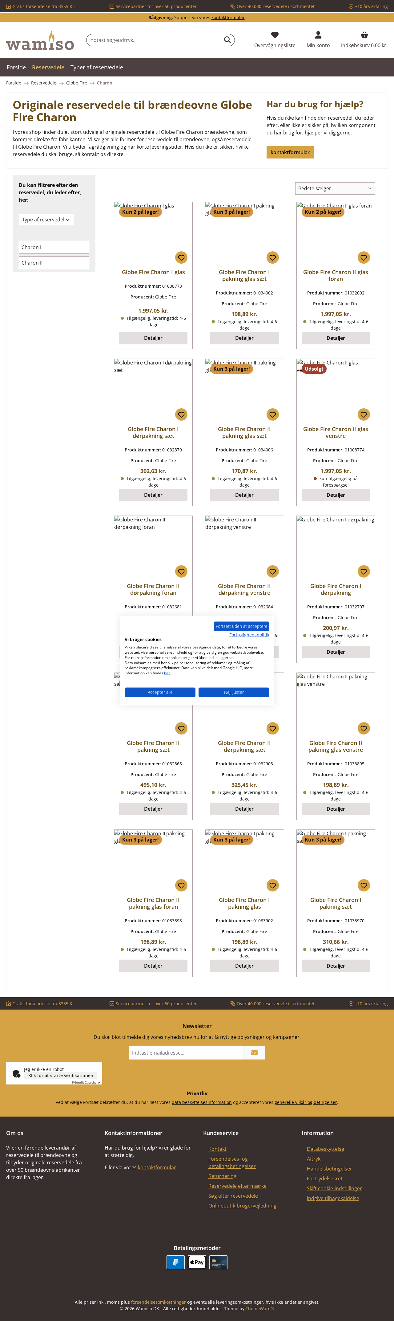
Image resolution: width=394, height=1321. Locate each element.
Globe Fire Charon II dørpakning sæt (244, 746)
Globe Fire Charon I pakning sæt (335, 903)
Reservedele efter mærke (237, 1186)
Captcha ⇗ (86, 1082)
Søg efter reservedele (233, 1195)
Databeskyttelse (325, 1149)
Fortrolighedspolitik (249, 634)
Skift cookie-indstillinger (334, 1188)
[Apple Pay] (197, 1262)
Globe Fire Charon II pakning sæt (153, 746)
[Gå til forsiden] (40, 40)
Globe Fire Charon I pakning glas (244, 903)
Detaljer (153, 338)
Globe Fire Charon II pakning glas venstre (335, 746)
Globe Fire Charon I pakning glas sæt (244, 275)
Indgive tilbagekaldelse (333, 1198)
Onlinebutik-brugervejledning (242, 1205)
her (167, 673)
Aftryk (313, 1158)
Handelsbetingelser (329, 1168)
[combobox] (153, 40)
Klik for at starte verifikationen (60, 1075)
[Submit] (254, 1053)
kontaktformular (228, 17)
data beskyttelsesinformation (202, 1102)
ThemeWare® (260, 1308)
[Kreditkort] (218, 1262)
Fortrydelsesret (325, 1178)
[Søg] (227, 40)
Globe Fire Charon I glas (153, 272)
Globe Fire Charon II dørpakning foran (153, 589)
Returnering (222, 1176)
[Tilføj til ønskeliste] (181, 257)
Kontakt (217, 1149)
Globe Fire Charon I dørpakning (335, 589)
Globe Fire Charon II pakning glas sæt (244, 432)
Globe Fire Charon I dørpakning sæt (153, 432)
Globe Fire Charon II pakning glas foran (153, 903)
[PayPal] (176, 1262)
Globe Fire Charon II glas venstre (335, 432)
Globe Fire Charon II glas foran (335, 275)
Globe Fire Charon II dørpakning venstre (244, 589)
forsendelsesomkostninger (158, 1302)
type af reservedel (43, 219)
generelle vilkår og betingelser (306, 1102)
